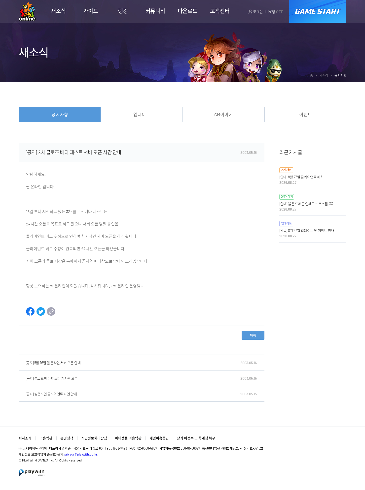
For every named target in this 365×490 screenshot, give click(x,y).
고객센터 (220, 10)
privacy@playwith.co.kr (80, 454)
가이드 (90, 10)
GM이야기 (223, 114)
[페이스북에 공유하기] (30, 314)
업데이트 (141, 114)
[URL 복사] (51, 314)
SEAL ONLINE (27, 11)
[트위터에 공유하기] (40, 314)
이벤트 (305, 114)
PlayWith (32, 472)
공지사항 (59, 114)
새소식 (58, 10)
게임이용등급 (159, 438)
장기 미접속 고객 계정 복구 (196, 438)
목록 (253, 335)
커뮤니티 (155, 10)
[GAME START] (317, 11)
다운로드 (187, 10)
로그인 (257, 12)
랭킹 (123, 10)
